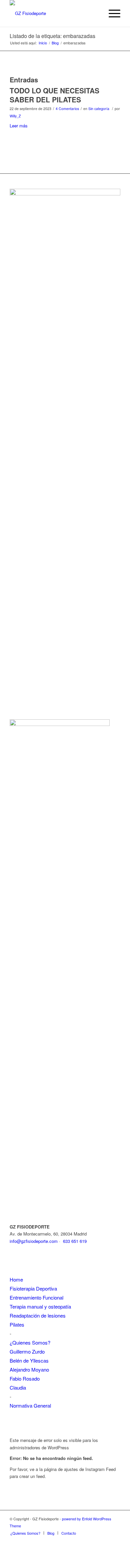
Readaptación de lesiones (38, 1315)
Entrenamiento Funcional (36, 1297)
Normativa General (30, 1405)
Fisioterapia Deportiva (33, 1288)
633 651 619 (75, 1241)
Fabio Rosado (25, 1378)
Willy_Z (15, 115)
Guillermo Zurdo (27, 1351)
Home (16, 1279)
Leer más (19, 125)
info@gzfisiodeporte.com (34, 1241)
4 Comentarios (67, 108)
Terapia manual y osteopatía (40, 1306)
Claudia (18, 1387)
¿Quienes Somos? (30, 1342)
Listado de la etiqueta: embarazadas (52, 36)
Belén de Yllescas (29, 1360)
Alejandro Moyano (29, 1369)
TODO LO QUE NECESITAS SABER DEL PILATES (54, 94)
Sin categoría (98, 108)
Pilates (17, 1324)
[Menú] (111, 13)
